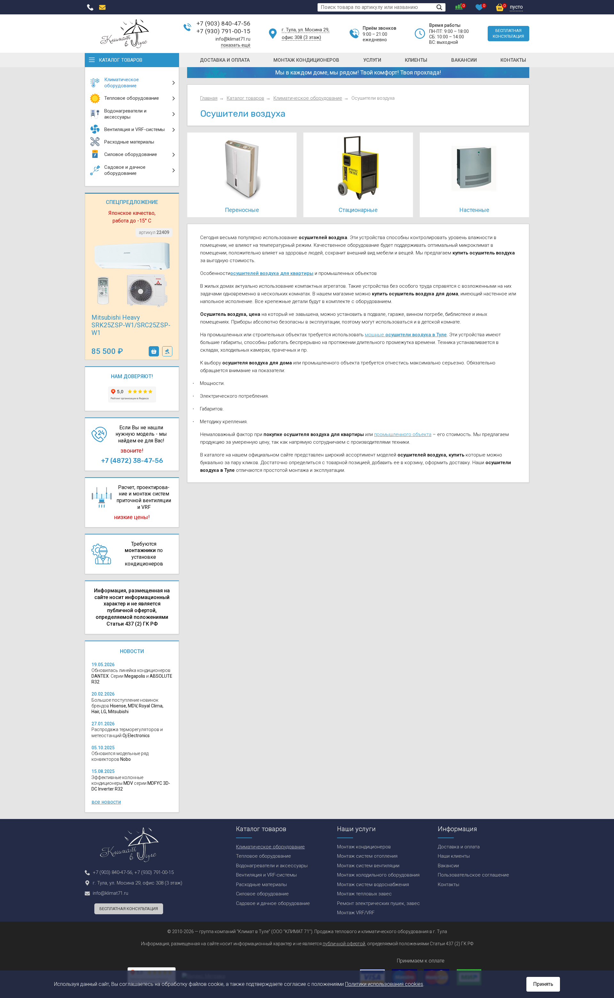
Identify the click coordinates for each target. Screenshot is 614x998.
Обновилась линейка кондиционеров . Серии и (131, 676)
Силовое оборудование (262, 894)
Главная (208, 98)
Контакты (513, 60)
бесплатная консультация (508, 33)
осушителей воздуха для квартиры (271, 273)
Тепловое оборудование (263, 856)
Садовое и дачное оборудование (273, 903)
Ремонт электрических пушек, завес (378, 903)
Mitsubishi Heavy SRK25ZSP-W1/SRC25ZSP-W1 (130, 325)
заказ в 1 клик (167, 351)
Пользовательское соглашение (473, 875)
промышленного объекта (402, 434)
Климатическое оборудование (307, 98)
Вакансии (464, 60)
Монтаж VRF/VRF (355, 913)
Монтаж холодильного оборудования (378, 875)
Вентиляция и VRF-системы (266, 875)
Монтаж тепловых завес (364, 894)
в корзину (154, 351)
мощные (406, 335)
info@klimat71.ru (233, 39)
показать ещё (235, 45)
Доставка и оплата (225, 60)
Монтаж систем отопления (367, 856)
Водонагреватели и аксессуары (272, 866)
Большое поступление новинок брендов (127, 706)
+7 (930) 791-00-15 (223, 31)
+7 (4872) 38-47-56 (132, 460)
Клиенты (416, 60)
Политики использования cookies (384, 984)
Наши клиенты (454, 856)
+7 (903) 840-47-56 (223, 23)
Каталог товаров (120, 60)
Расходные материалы (261, 884)
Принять (543, 984)
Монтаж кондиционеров (306, 60)
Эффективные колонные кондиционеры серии (130, 783)
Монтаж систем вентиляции (368, 866)
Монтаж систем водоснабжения (373, 884)
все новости (106, 802)
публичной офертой (344, 943)
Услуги (372, 60)
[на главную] (125, 34)
